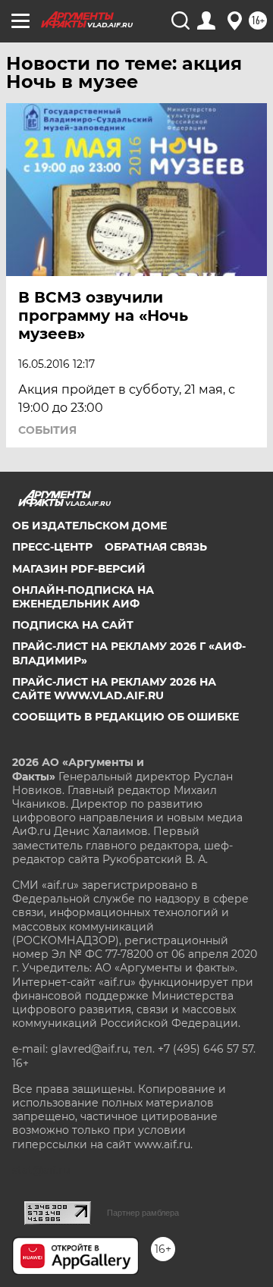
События (47, 430)
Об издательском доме (89, 525)
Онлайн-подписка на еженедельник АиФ (83, 597)
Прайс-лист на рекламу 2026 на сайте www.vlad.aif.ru (114, 688)
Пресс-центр (52, 547)
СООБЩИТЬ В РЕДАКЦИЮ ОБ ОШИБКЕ (125, 717)
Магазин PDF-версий (79, 569)
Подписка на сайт (72, 625)
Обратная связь (156, 547)
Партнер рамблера (143, 1212)
